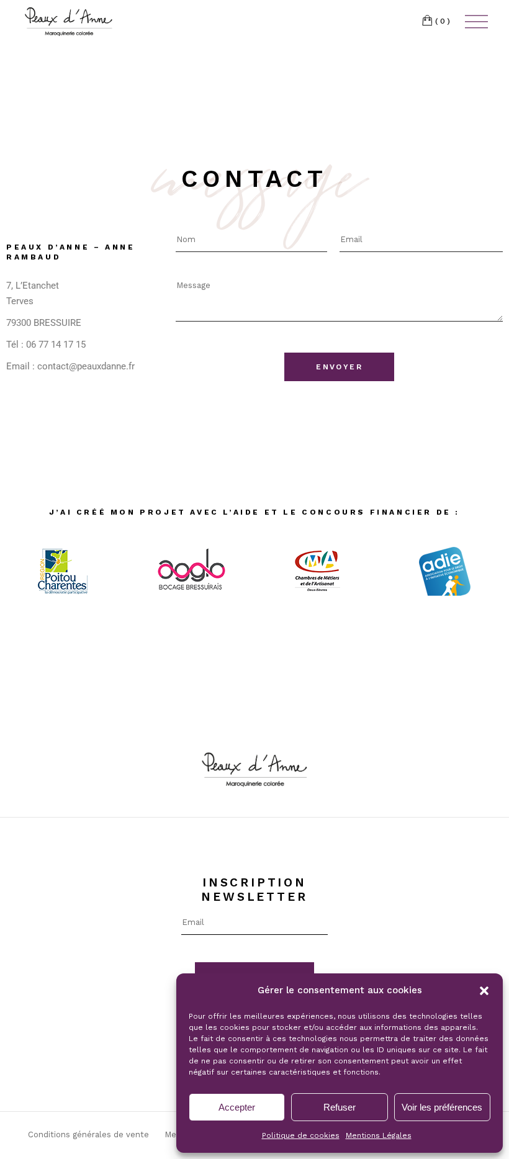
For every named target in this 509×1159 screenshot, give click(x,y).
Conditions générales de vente (88, 1134)
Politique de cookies (301, 1135)
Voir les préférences (442, 1107)
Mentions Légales (379, 1135)
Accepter (236, 1107)
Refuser (339, 1107)
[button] (484, 991)
